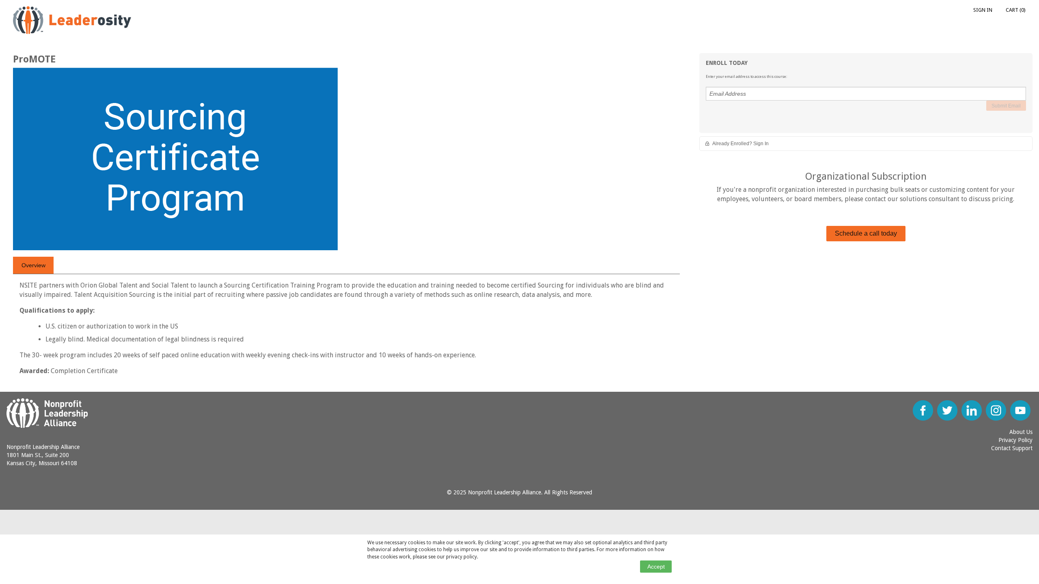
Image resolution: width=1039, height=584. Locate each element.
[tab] (33, 265)
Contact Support (1012, 448)
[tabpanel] (346, 331)
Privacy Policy (1015, 440)
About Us (1021, 432)
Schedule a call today (866, 233)
